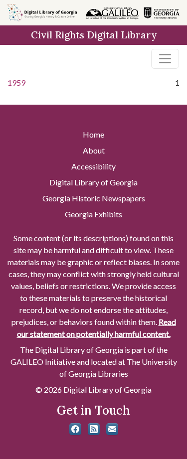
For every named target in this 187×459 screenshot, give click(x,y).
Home (93, 134)
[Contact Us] (112, 429)
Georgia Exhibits (93, 214)
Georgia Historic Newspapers (93, 198)
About (94, 150)
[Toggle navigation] (165, 59)
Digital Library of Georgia (93, 182)
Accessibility (93, 166)
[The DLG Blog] (94, 429)
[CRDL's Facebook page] (75, 429)
